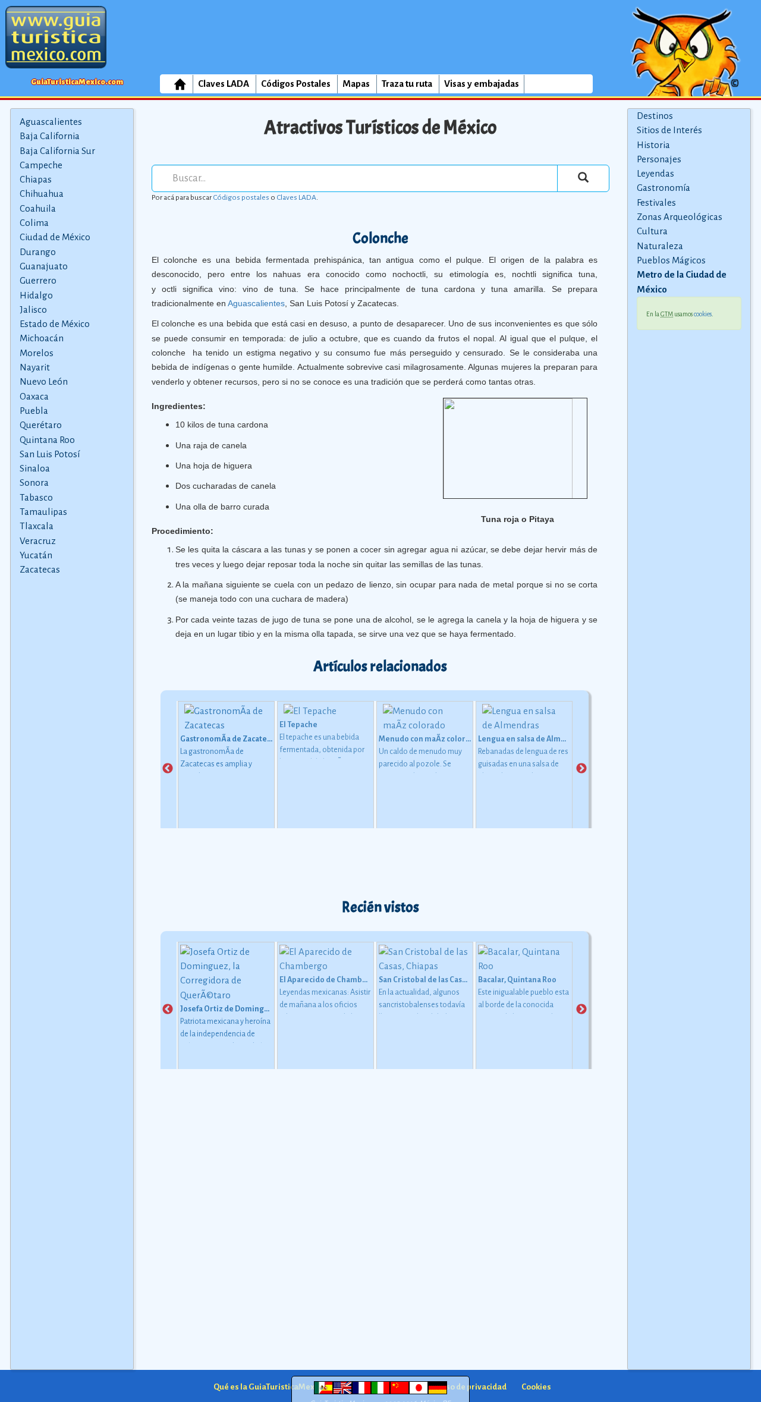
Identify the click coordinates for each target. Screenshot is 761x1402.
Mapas (356, 83)
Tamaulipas (43, 512)
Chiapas (36, 179)
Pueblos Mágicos (671, 260)
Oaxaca (34, 396)
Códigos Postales (296, 83)
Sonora (34, 482)
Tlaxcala (37, 526)
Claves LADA (223, 83)
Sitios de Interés (669, 130)
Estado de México (55, 324)
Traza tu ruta (407, 83)
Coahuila (38, 208)
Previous (168, 769)
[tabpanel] (226, 769)
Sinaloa (35, 468)
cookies (703, 314)
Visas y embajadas (481, 83)
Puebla (34, 410)
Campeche (41, 165)
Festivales (656, 202)
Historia (653, 145)
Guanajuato (44, 266)
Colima (34, 223)
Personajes (659, 159)
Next (581, 769)
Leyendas (655, 173)
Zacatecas (40, 569)
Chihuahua (42, 193)
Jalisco (33, 309)
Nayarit (35, 367)
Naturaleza (660, 246)
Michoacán (42, 338)
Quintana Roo (47, 440)
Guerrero (38, 280)
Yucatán (36, 555)
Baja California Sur (57, 151)
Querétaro (41, 425)
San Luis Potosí (50, 454)
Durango (38, 252)
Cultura (652, 231)
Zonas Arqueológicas (679, 217)
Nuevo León (44, 381)
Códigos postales (241, 197)
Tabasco (36, 497)
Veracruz (38, 541)
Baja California (50, 136)
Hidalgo (36, 295)
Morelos (37, 353)
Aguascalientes (51, 122)
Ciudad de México (55, 237)
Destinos (655, 116)
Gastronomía (663, 188)
